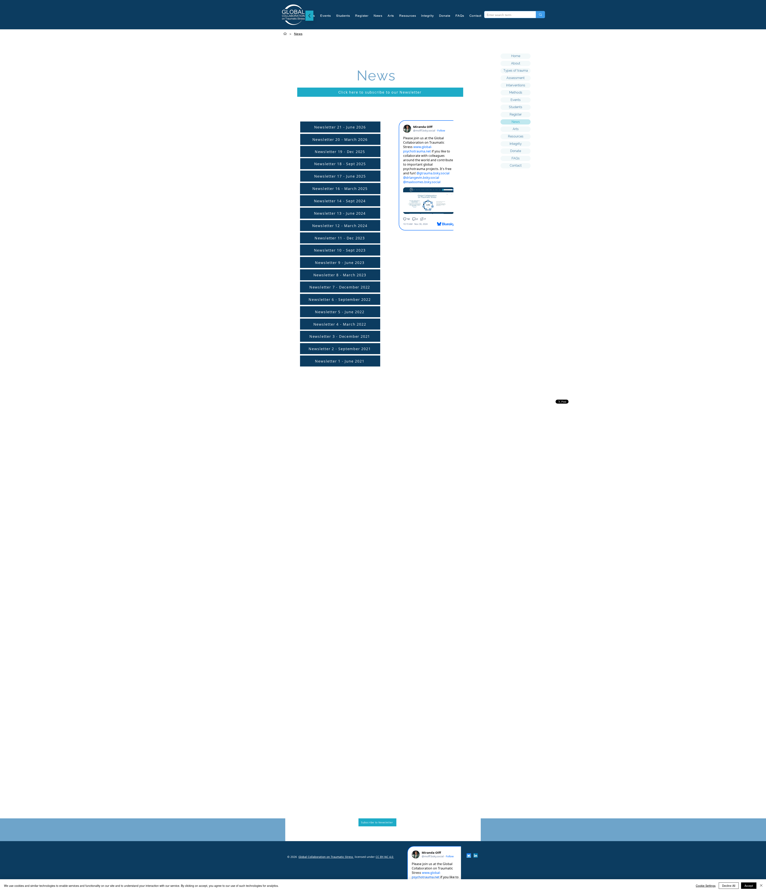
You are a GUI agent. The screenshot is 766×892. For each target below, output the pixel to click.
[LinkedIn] (475, 855)
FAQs (515, 158)
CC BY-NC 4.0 (385, 857)
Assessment (515, 78)
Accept (748, 886)
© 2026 (292, 857)
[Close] (761, 885)
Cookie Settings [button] (706, 886)
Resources (515, 136)
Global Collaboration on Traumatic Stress (326, 857)
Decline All (728, 886)
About (515, 63)
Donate (515, 151)
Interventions (515, 85)
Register (515, 114)
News (515, 122)
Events (515, 100)
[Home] (285, 33)
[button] (380, 92)
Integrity (515, 144)
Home (515, 56)
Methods (515, 92)
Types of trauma (515, 70)
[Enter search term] (540, 14)
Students (515, 107)
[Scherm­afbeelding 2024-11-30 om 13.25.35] (469, 855)
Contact (516, 165)
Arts (516, 129)
